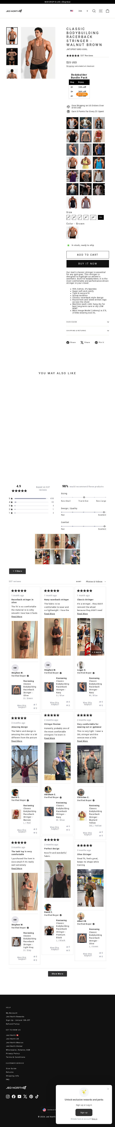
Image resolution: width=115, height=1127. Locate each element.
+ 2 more (96, 652)
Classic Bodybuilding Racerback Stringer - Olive (95, 939)
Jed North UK (12, 1039)
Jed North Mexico (14, 1043)
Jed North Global (14, 1046)
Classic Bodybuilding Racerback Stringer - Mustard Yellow (95, 817)
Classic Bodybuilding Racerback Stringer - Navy (62, 688)
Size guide (71, 322)
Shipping (70, 66)
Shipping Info (12, 1076)
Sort (79, 581)
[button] (79, 55)
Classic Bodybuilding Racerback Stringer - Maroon (30, 815)
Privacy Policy (13, 1054)
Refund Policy (13, 1024)
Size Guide (11, 1069)
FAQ (8, 1079)
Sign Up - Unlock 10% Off (18, 1020)
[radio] (72, 123)
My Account (11, 1013)
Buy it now (87, 263)
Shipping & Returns (76, 330)
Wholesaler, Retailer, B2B (18, 1050)
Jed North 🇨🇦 (12, 1035)
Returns (9, 1072)
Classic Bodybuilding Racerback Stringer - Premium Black (62, 932)
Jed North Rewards (15, 1017)
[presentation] (7, 434)
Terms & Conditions (15, 1057)
